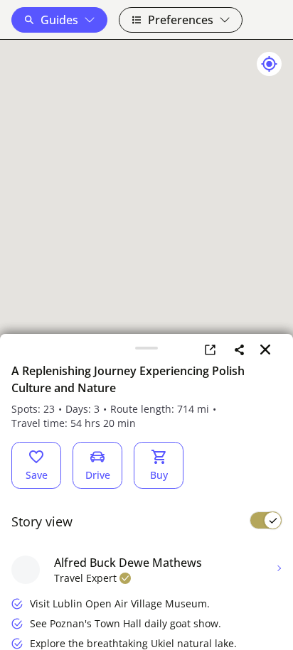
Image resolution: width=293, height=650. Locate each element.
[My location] (269, 64)
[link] (210, 349)
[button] (59, 20)
